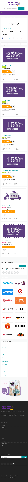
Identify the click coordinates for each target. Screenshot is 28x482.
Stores (3, 427)
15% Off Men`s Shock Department (10, 170)
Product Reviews (5, 432)
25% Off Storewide (6, 65)
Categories (4, 429)
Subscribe (24, 457)
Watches (4, 371)
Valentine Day (5, 361)
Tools (3, 354)
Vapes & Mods (5, 368)
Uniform (3, 357)
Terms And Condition (6, 448)
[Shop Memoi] (14, 23)
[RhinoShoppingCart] (14, 3)
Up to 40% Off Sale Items (8, 240)
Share (16, 78)
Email (4, 79)
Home (3, 425)
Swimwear (4, 344)
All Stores (11, 475)
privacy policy (5, 269)
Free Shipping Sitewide (7, 205)
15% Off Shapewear (6, 135)
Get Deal (8, 212)
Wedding (4, 375)
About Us (4, 441)
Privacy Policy (4, 443)
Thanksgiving (4, 347)
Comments (17, 79)
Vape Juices (4, 364)
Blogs (7, 475)
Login (25, 12)
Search (21, 8)
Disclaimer (4, 445)
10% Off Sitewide (6, 100)
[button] (5, 38)
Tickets (3, 350)
